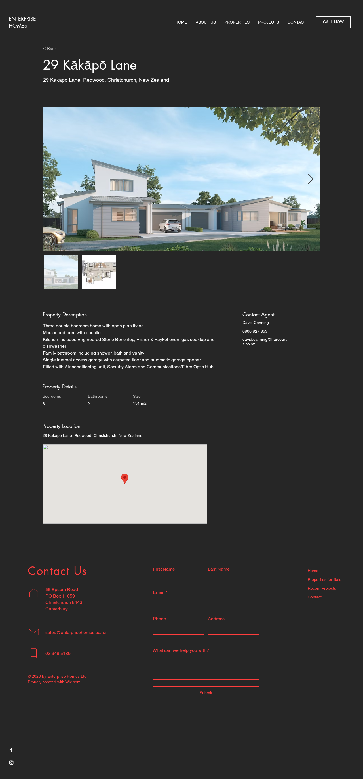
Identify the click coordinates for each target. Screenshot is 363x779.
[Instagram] (11, 762)
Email (158, 592)
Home (313, 570)
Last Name (219, 569)
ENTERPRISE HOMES (22, 22)
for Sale (333, 579)
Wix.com (73, 682)
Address (216, 619)
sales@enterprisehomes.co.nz (75, 632)
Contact (315, 597)
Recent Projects (322, 588)
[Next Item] (310, 179)
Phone (159, 619)
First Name (164, 569)
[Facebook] (11, 750)
